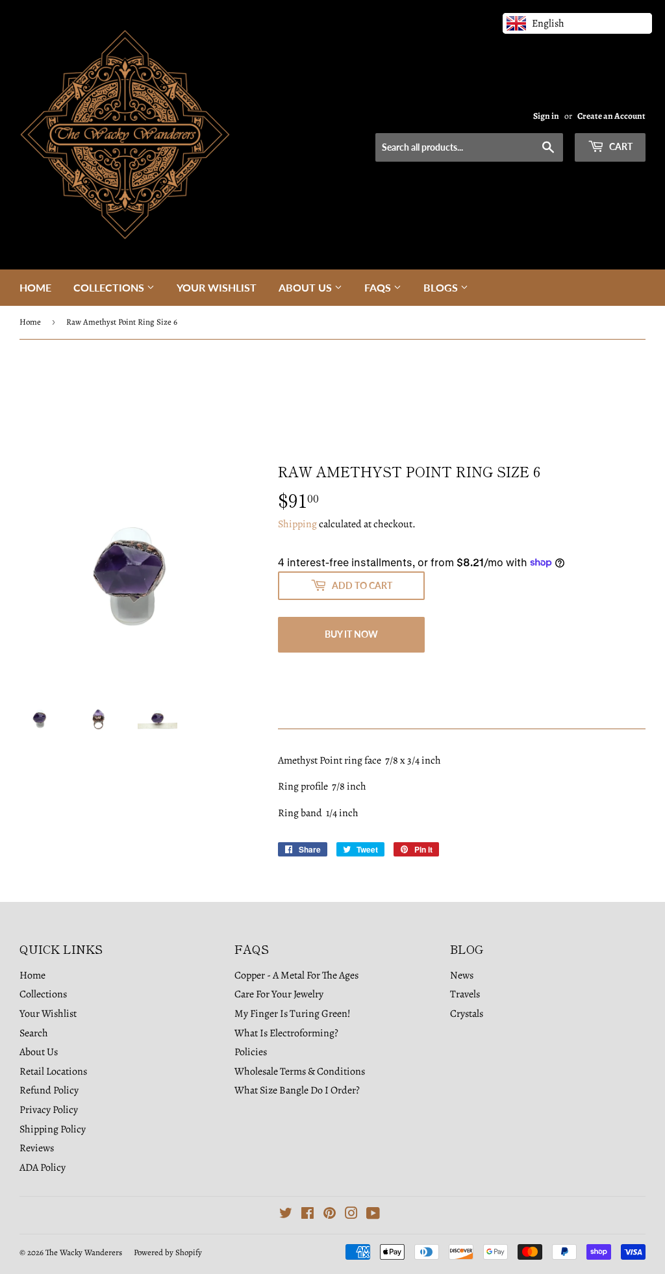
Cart (620, 146)
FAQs (379, 287)
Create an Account (611, 116)
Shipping (297, 524)
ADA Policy (42, 1167)
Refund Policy (49, 1090)
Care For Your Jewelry (278, 994)
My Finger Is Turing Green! (292, 1013)
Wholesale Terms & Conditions (299, 1071)
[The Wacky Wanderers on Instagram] (351, 1215)
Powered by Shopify (168, 1252)
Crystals (466, 1013)
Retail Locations (53, 1071)
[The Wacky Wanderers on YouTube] (373, 1215)
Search (33, 1033)
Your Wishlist (217, 287)
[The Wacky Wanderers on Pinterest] (329, 1215)
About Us (306, 287)
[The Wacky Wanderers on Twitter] (285, 1215)
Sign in (546, 116)
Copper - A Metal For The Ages (296, 975)
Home (35, 287)
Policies (250, 1052)
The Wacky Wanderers (83, 1252)
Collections (110, 287)
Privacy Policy (48, 1110)
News (461, 975)
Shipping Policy (52, 1129)
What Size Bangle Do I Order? (297, 1090)
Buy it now (351, 634)
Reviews (36, 1148)
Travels (465, 994)
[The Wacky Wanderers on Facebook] (307, 1215)
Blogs (441, 287)
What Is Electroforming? (286, 1033)
